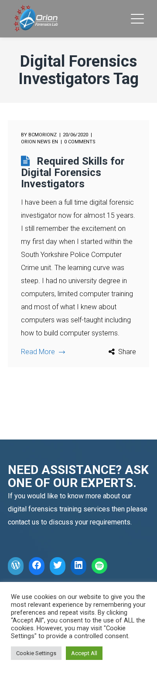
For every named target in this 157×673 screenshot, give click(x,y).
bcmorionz (42, 135)
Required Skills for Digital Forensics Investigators (73, 172)
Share (127, 352)
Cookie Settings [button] (36, 653)
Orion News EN (39, 142)
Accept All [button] (84, 653)
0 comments (80, 142)
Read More (38, 352)
